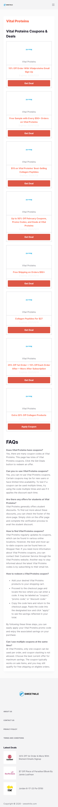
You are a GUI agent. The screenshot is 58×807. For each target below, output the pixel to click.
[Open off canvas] (53, 5)
